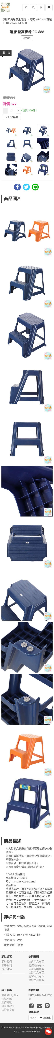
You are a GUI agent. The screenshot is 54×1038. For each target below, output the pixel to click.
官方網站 (6, 969)
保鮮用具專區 (36, 980)
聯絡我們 (6, 965)
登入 (16, 995)
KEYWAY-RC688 (16, 23)
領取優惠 (47, 1017)
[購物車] (41, 7)
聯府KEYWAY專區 (41, 19)
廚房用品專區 (36, 961)
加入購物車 (13, 117)
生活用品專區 (36, 972)
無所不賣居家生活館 (14, 19)
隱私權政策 (7, 1006)
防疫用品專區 (36, 965)
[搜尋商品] (33, 7)
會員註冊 (6, 995)
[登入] (25, 7)
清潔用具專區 (36, 976)
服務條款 (6, 1002)
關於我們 (6, 961)
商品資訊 (27, 38)
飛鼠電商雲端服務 (30, 1032)
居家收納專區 (36, 969)
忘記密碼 (6, 999)
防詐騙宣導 (7, 1009)
